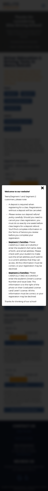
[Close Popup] (42, 188)
